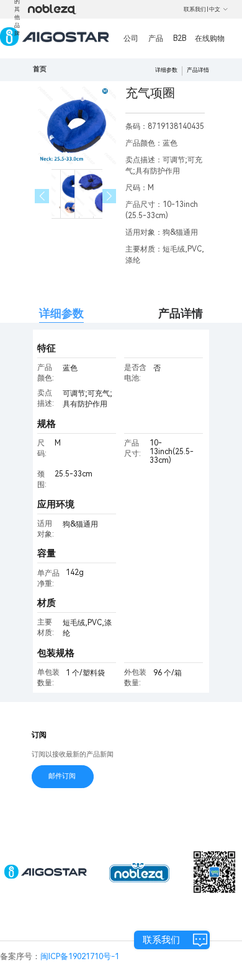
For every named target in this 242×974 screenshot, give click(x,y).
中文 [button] (214, 9)
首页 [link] (40, 69)
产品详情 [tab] (180, 313)
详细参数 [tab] (61, 313)
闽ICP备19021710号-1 (79, 956)
